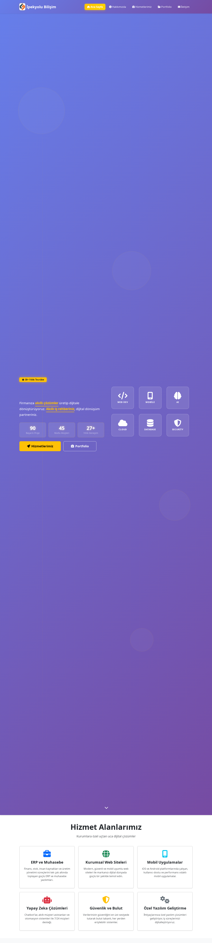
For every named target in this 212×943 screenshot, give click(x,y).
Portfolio (166, 7)
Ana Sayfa (96, 7)
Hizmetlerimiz (143, 7)
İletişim (185, 7)
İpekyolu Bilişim (41, 6)
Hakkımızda (119, 7)
